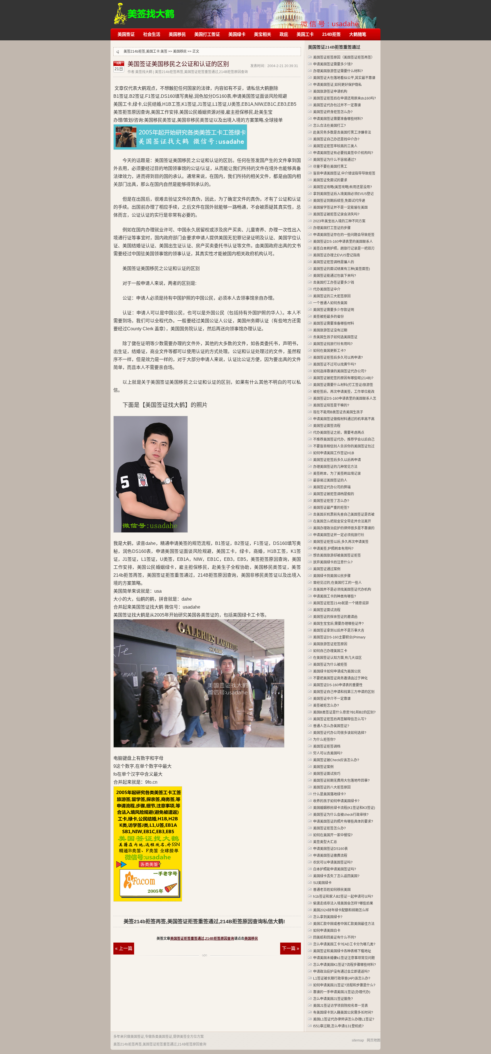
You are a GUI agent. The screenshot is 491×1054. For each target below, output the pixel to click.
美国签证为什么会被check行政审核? (341, 815)
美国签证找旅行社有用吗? (333, 344)
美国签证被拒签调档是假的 (333, 494)
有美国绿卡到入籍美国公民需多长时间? (343, 1012)
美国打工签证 (207, 34)
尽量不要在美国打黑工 (330, 167)
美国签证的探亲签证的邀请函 (335, 617)
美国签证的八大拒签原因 (332, 787)
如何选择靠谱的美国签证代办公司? (339, 371)
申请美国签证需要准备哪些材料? (338, 119)
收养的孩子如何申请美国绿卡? (336, 801)
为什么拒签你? (324, 740)
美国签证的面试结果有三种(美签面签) (341, 269)
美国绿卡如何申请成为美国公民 (337, 671)
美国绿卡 (237, 34)
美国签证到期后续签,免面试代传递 (339, 201)
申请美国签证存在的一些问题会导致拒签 (344, 235)
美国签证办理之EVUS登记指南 (336, 255)
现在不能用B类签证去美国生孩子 (338, 412)
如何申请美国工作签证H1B (333, 453)
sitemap (358, 1040)
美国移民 (177, 34)
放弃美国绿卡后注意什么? (333, 562)
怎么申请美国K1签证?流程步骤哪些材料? (344, 965)
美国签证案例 (323, 767)
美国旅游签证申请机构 (330, 92)
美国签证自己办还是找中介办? (336, 139)
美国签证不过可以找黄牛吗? (334, 364)
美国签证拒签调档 (326, 746)
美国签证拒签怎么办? (329, 828)
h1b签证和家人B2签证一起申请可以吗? (343, 897)
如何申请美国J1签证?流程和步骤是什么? (344, 985)
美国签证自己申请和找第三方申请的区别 (344, 692)
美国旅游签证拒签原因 (330, 644)
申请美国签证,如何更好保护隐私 (337, 85)
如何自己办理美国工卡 (330, 651)
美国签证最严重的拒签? (331, 508)
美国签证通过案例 (326, 569)
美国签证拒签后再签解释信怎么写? (339, 719)
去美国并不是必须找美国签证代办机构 (342, 590)
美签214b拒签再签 (144, 10)
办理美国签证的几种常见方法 (335, 467)
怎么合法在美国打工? (329, 126)
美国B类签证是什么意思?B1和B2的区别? (344, 712)
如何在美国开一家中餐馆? (333, 835)
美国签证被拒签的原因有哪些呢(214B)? (343, 378)
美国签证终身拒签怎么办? (333, 112)
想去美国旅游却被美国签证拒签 (337, 555)
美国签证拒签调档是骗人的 (333, 262)
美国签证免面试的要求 (330, 180)
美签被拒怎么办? (326, 705)
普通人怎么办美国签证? (331, 726)
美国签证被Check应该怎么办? (336, 760)
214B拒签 (331, 34)
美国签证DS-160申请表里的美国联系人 (343, 242)
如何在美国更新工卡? (329, 351)
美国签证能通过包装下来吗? (334, 276)
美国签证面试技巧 (326, 774)
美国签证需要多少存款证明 (333, 310)
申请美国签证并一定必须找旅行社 (338, 535)
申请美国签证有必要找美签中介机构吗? (343, 153)
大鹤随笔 (357, 34)
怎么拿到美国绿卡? (327, 917)
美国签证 (126, 34)
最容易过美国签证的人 (330, 480)
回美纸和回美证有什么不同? (334, 937)
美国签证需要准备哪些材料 (333, 323)
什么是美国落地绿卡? (329, 794)
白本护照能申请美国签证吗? (334, 869)
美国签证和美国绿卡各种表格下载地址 (342, 951)
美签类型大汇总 (325, 842)
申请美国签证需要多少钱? (333, 64)
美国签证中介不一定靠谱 (332, 699)
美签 (164, 51)
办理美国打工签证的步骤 (332, 228)
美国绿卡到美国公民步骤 (332, 576)
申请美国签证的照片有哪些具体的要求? (343, 821)
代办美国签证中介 (326, 289)
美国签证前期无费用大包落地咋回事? (341, 781)
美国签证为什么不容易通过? (334, 160)
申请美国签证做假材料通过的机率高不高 (344, 419)
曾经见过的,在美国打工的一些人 (337, 583)
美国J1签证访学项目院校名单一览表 (340, 1006)
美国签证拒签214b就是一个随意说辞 (341, 603)
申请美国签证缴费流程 (330, 856)
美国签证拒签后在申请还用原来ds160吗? (344, 98)
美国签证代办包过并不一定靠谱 (337, 105)
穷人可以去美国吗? (327, 753)
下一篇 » (290, 948)
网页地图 (373, 1040)
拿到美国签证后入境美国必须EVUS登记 (343, 194)
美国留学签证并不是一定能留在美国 (340, 207)
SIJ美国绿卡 (322, 883)
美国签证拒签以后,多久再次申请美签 (341, 542)
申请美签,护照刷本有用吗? (333, 549)
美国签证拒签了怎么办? (331, 501)
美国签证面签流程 (326, 426)
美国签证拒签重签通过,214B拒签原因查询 (202, 939)
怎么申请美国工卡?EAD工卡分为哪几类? (344, 944)
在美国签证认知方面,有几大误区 (337, 658)
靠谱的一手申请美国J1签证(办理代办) (341, 992)
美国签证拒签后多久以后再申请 (337, 460)
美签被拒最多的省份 (328, 317)
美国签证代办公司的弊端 (332, 487)
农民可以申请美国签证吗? (333, 862)
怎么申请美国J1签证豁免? (333, 999)
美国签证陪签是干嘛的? (331, 405)
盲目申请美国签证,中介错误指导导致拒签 (344, 173)
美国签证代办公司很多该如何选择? (339, 733)
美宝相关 (262, 34)
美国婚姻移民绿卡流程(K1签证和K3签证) (344, 808)
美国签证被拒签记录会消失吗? (336, 214)
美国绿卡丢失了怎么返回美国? (336, 876)
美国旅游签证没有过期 (330, 330)
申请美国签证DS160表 (330, 849)
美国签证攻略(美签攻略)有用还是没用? (342, 187)
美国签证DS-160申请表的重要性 (338, 685)
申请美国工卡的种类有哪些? (334, 596)
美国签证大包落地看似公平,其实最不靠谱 (344, 78)
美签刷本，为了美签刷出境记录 (337, 474)
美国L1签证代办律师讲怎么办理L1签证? (343, 1019)
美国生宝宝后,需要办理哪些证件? (338, 624)
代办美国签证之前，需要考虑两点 (338, 433)
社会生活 (151, 34)
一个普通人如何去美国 (330, 303)
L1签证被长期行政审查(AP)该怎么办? (341, 978)
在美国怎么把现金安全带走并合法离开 (342, 521)
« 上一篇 (123, 948)
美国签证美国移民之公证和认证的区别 (178, 64)
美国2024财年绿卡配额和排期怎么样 (341, 910)
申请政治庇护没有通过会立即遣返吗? (341, 972)
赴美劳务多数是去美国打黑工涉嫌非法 (342, 132)
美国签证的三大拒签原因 (332, 296)
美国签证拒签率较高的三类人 (335, 146)
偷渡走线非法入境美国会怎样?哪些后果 (343, 903)
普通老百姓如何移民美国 (332, 890)
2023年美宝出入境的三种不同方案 (339, 221)
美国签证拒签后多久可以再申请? (338, 358)
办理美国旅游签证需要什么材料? (338, 71)
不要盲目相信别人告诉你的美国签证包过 (344, 446)
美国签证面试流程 (326, 610)
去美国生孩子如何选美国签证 (335, 337)
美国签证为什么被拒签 (330, 665)
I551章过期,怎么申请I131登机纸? (338, 1026)
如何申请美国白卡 (326, 931)
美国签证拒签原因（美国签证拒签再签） (344, 57)
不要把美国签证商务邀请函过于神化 (340, 678)
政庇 (284, 34)
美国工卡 (305, 34)
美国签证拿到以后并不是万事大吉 (338, 630)
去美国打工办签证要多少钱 (333, 283)
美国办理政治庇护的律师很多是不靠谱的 (344, 528)
